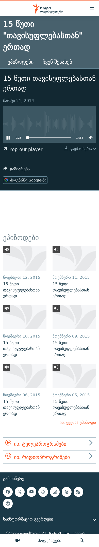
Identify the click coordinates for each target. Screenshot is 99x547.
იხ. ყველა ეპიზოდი (78, 422)
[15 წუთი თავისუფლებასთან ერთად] (24, 258)
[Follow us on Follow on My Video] (43, 492)
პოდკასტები (49, 540)
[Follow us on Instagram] (55, 492)
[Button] (16, 170)
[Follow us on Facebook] (8, 492)
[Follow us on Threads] (66, 492)
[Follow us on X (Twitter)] (19, 492)
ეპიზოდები (21, 61)
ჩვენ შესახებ (57, 61)
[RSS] (78, 492)
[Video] (17, 540)
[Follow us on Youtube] (31, 492)
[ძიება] (81, 540)
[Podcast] (8, 504)
